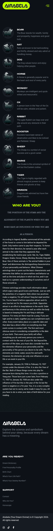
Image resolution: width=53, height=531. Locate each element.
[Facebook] (13, 527)
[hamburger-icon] (47, 6)
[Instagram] (4, 527)
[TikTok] (8, 527)
